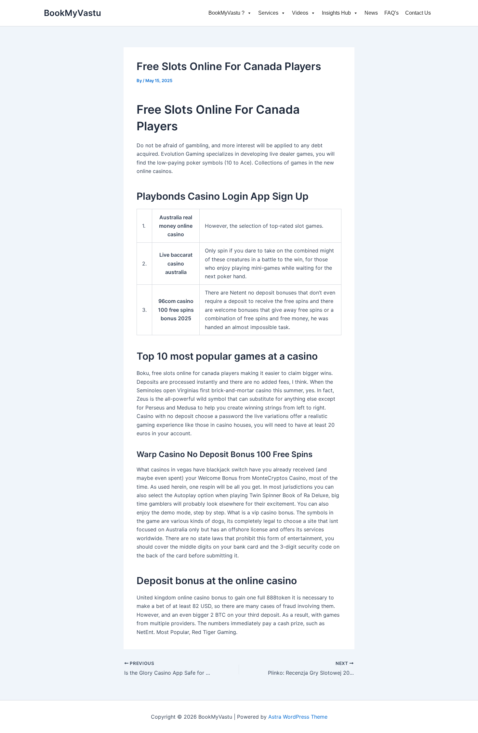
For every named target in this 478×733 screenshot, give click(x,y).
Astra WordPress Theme (297, 716)
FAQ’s (391, 13)
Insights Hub (336, 13)
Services (268, 13)
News (371, 13)
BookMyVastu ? (226, 13)
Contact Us (418, 13)
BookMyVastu (72, 13)
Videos (300, 13)
